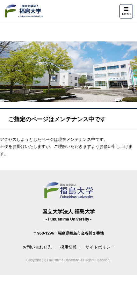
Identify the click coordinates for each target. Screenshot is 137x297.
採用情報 (68, 247)
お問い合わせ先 (37, 247)
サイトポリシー (99, 247)
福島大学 (23, 11)
